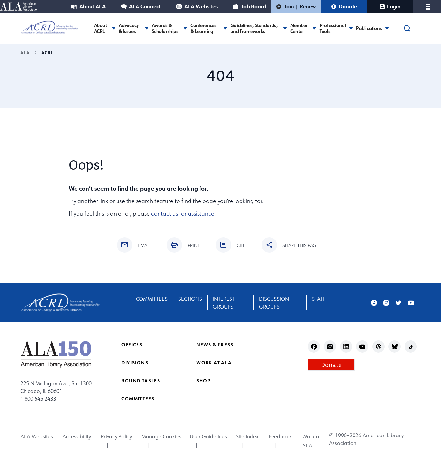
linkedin (346, 347)
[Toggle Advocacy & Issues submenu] (146, 28)
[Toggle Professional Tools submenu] (351, 28)
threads (378, 346)
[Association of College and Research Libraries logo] (49, 27)
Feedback (280, 436)
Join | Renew (300, 6)
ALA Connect (145, 6)
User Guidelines (208, 436)
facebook (374, 303)
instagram (386, 303)
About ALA (92, 6)
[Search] (407, 28)
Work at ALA (213, 362)
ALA (25, 52)
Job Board (253, 6)
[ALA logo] (56, 354)
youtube (411, 302)
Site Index (247, 436)
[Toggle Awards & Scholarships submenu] (185, 28)
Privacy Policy (116, 436)
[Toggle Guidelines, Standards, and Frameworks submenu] (285, 28)
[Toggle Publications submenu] (387, 28)
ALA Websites (201, 6)
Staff (319, 299)
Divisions (134, 362)
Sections (190, 299)
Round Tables (140, 381)
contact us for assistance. (183, 213)
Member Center (299, 28)
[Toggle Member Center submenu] (314, 28)
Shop (203, 381)
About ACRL (100, 28)
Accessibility (76, 436)
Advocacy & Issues (129, 28)
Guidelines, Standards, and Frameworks (254, 28)
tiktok (411, 346)
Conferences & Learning (203, 28)
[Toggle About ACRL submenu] (113, 28)
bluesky (395, 347)
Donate (348, 6)
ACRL (47, 52)
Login (394, 6)
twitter (398, 303)
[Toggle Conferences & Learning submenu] (225, 28)
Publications (369, 28)
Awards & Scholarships (165, 28)
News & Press (214, 344)
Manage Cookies (161, 436)
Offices (131, 344)
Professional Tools (333, 28)
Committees (152, 299)
